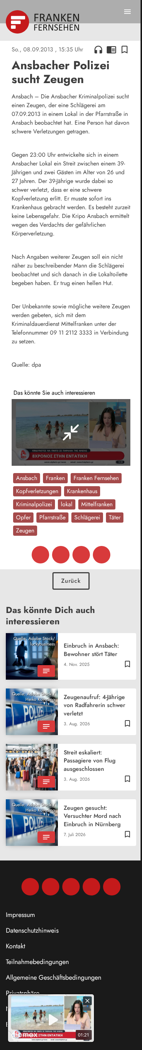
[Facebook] (30, 886)
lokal (66, 504)
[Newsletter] (112, 886)
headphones (98, 49)
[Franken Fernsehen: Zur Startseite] (43, 22)
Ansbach (26, 478)
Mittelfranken (97, 504)
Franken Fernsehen (96, 478)
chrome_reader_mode (111, 49)
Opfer (23, 517)
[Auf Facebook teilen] (40, 554)
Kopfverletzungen (37, 491)
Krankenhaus (82, 491)
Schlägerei (87, 517)
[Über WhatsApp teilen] (81, 554)
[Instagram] (50, 886)
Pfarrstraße (52, 517)
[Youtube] (71, 886)
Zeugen (25, 530)
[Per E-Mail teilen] (101, 554)
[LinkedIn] (91, 886)
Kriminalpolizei (34, 504)
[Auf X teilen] (61, 554)
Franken (55, 478)
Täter (115, 517)
